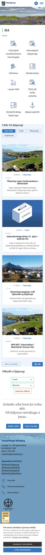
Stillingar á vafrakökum (22, 544)
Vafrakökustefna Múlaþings (20, 537)
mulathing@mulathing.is (12, 454)
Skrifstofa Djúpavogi (10, 464)
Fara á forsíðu (31, 426)
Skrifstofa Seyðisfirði (11, 467)
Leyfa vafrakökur (22, 550)
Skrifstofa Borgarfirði (11, 470)
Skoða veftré (13, 426)
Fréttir (21, 131)
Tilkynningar (34, 131)
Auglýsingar (9, 135)
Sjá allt (37, 364)
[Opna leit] (36, 3)
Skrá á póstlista (11, 364)
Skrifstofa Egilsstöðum (11, 473)
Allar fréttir (8, 131)
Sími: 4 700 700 (8, 451)
